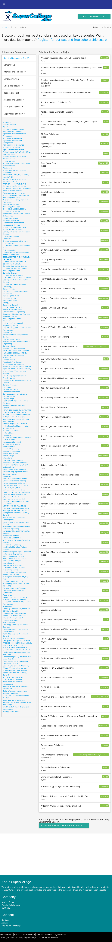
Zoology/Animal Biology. (12, 711)
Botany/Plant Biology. (10, 218)
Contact (5, 920)
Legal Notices (60, 934)
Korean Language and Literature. (15, 483)
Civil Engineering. (9, 250)
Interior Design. (8, 456)
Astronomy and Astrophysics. (14, 193)
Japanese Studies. (10, 474)
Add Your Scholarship (11, 925)
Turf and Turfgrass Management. (15, 691)
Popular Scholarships (11, 905)
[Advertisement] (56, 854)
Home (4, 27)
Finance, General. (9, 360)
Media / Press (8, 902)
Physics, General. (9, 622)
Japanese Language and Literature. (16, 472)
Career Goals (11, 64)
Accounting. (7, 122)
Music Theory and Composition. (14, 558)
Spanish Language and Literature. (15, 670)
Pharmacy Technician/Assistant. (14, 613)
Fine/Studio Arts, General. (12, 362)
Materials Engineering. (11, 529)
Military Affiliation (13, 78)
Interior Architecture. (10, 453)
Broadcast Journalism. (11, 220)
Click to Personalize (94, 16)
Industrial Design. (9, 446)
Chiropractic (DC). (9, 243)
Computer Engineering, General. (15, 266)
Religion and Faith (13, 92)
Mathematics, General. (11, 536)
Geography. (7, 387)
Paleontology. (8, 595)
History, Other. (8, 433)
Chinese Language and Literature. (15, 241)
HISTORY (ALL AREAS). (11, 431)
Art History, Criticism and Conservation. (17, 188)
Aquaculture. (7, 168)
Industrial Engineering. (11, 449)
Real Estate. (7, 654)
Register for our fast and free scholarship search (73, 40)
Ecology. (6, 303)
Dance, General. (9, 289)
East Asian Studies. (10, 300)
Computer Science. (10, 273)
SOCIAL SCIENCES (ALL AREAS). (15, 668)
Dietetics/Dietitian (9, 298)
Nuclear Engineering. (10, 570)
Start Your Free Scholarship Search (64, 825)
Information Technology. (12, 451)
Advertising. (7, 127)
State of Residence (14, 106)
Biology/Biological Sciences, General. (16, 214)
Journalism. (7, 476)
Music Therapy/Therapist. (12, 561)
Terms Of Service (44, 934)
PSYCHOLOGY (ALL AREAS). (13, 645)
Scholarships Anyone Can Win (17, 58)
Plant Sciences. (8, 632)
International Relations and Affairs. (15, 463)
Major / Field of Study (15, 113)
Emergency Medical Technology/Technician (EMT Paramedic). (13, 318)
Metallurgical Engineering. (12, 554)
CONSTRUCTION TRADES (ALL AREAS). (17, 277)
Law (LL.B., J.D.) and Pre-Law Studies (16, 492)
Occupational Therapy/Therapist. (15, 588)
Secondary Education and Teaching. (16, 666)
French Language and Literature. (15, 376)
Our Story (6, 908)
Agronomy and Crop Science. (13, 150)
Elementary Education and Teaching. (16, 314)
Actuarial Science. (9, 125)
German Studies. (9, 396)
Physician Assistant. (10, 620)
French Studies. (9, 378)
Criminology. (7, 287)
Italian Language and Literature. (14, 469)
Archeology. (7, 172)
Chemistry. (7, 239)
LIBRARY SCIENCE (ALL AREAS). (14, 506)
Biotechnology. (8, 216)
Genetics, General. (10, 385)
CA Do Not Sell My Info (24, 934)
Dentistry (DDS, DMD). (11, 296)
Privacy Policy (6, 934)
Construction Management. (13, 275)
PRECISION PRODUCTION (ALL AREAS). (17, 643)
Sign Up (106, 27)
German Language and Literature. (15, 394)
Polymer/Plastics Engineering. (14, 638)
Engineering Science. (11, 325)
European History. (9, 346)
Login (96, 27)
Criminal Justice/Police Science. (14, 284)
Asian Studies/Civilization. (12, 191)
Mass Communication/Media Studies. (16, 526)
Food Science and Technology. (14, 364)
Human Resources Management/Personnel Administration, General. (12, 442)
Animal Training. (9, 161)
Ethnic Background (14, 85)
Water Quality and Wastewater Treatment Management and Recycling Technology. (17, 702)
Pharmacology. (8, 606)
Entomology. (7, 332)
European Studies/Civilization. (14, 348)
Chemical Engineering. (11, 236)
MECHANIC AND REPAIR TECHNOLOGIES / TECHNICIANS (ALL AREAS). (16, 540)
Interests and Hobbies (15, 71)
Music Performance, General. (13, 556)
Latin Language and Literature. (14, 490)
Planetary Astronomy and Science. (15, 629)
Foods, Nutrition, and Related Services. (17, 367)
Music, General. (8, 563)
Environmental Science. (11, 339)
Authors (5, 923)
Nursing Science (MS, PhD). (13, 581)
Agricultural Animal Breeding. (13, 138)
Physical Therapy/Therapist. (13, 618)
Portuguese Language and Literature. (16, 641)
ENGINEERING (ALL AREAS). (13, 323)
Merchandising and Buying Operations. (17, 552)
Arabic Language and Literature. (14, 170)
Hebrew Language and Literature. (15, 424)
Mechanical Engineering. (12, 545)
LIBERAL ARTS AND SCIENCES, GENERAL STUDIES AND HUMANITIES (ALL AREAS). (16, 501)
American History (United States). (15, 156)
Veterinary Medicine (10, 693)
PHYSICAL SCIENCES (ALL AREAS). (15, 615)
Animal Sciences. (9, 159)
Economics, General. (10, 305)
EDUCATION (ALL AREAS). (12, 307)
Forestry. (6, 373)
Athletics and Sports (14, 99)
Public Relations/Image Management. (16, 652)
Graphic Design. (9, 399)
